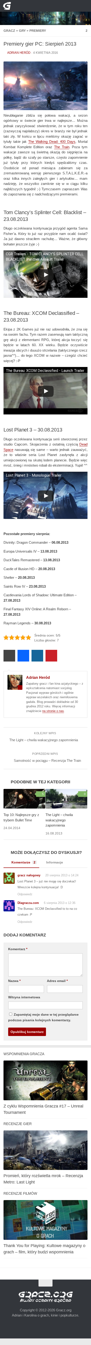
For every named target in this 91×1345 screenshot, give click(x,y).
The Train (61, 147)
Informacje (53, 864)
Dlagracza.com (28, 905)
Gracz (9, 30)
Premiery (35, 30)
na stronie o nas (53, 713)
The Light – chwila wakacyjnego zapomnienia (59, 822)
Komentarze (22, 864)
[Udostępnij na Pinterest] (51, 658)
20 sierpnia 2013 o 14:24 (60, 877)
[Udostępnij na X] (9, 658)
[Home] (45, 12)
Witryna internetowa (23, 999)
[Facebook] (41, 5)
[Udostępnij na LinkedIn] (37, 658)
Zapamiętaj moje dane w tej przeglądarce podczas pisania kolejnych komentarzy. (41, 1019)
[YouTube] (34, 5)
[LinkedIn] (49, 5)
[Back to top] (45, 1285)
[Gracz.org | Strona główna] (8, 6)
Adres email (56, 983)
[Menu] (84, 6)
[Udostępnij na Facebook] (23, 658)
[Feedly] (57, 5)
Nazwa (14, 983)
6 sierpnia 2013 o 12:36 (58, 905)
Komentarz (17, 951)
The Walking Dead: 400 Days (51, 142)
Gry (21, 30)
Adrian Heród (18, 52)
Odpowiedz (25, 896)
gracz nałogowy (28, 877)
